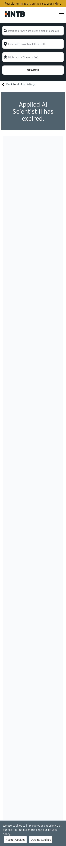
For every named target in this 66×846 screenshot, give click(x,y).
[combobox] (33, 30)
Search (33, 70)
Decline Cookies (41, 839)
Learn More (53, 3)
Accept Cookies (15, 839)
